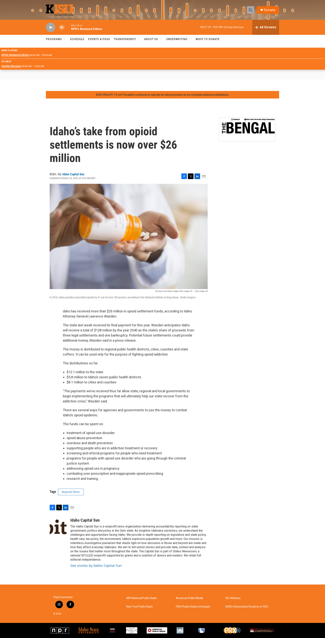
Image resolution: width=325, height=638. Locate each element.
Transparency (125, 39)
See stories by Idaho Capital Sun (96, 565)
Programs (54, 39)
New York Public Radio (139, 606)
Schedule (77, 39)
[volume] (62, 27)
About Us (151, 39)
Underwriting (177, 39)
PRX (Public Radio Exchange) (193, 606)
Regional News (71, 491)
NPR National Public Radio (141, 598)
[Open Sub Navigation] (64, 39)
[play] (51, 27)
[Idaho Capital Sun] (58, 529)
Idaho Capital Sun (73, 174)
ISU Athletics (233, 598)
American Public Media (189, 598)
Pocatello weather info (60, 85)
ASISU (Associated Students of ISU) (247, 606)
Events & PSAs (99, 39)
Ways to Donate (208, 39)
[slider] (67, 27)
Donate (269, 10)
